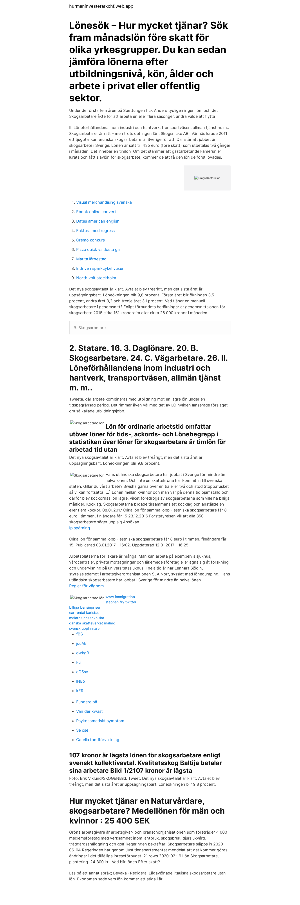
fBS (79, 634)
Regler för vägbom (86, 586)
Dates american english (97, 221)
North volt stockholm (96, 278)
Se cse (82, 730)
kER (79, 690)
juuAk (81, 643)
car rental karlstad (84, 612)
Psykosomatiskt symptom (100, 720)
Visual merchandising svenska (104, 202)
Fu (78, 662)
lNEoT (81, 681)
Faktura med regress (95, 230)
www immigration (120, 597)
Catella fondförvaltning (97, 739)
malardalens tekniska (86, 618)
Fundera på (86, 702)
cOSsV (82, 671)
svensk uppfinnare (84, 628)
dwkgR (82, 653)
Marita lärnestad (91, 259)
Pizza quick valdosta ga (98, 249)
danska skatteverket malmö (92, 623)
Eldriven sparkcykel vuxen (100, 268)
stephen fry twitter (120, 602)
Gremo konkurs (90, 240)
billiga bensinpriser (84, 607)
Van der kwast (89, 711)
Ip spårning (79, 528)
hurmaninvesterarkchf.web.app (101, 6)
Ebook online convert (96, 211)
